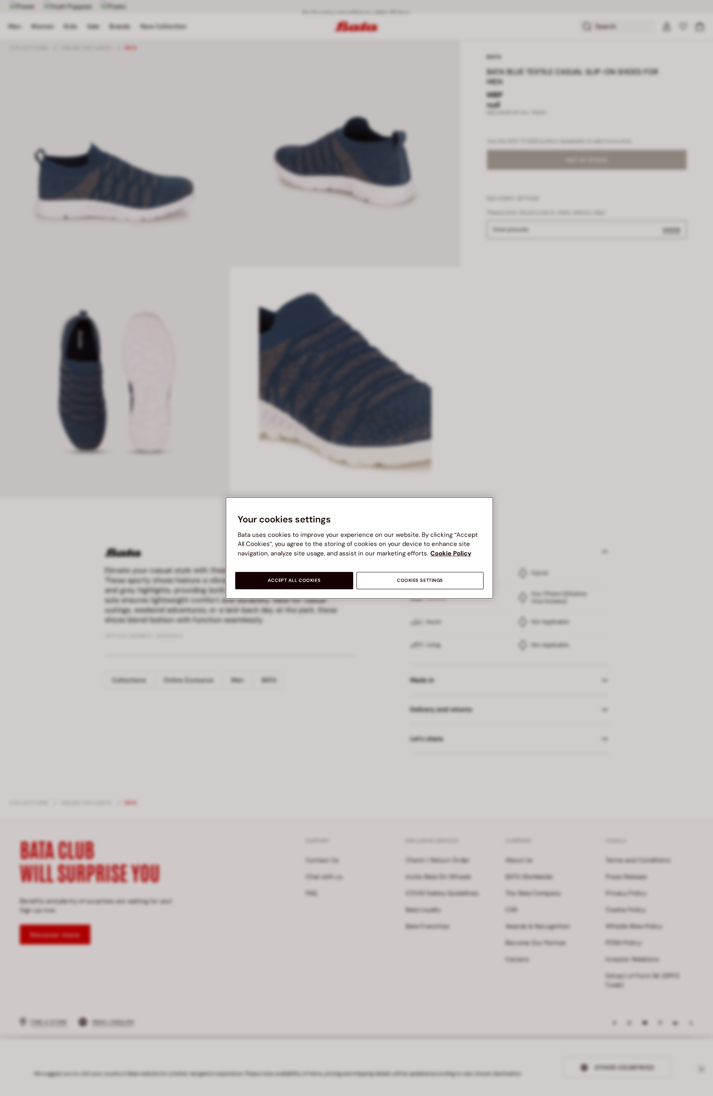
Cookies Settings (420, 580)
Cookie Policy (450, 553)
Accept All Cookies (294, 580)
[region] (359, 548)
